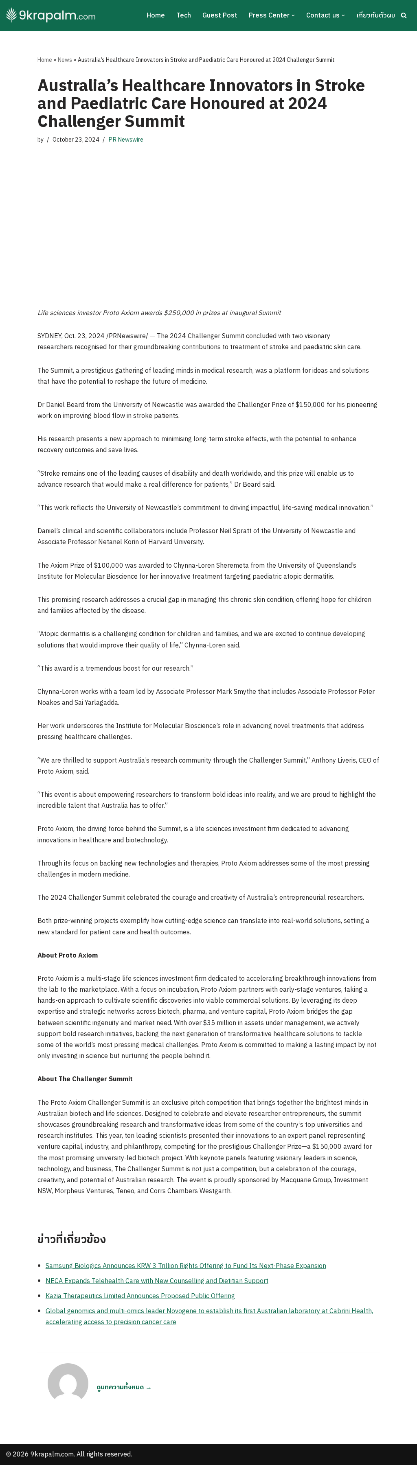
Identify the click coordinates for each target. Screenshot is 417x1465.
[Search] (404, 15)
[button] (293, 15)
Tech (183, 15)
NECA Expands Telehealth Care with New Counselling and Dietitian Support (157, 1281)
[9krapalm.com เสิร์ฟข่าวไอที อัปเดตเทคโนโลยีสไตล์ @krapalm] (52, 15)
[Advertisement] (208, 226)
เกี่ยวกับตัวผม (375, 15)
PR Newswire (125, 140)
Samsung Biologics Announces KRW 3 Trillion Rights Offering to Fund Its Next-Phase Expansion (186, 1266)
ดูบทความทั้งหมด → (124, 1387)
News (65, 60)
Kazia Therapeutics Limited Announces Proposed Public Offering (140, 1296)
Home (156, 15)
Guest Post (219, 15)
